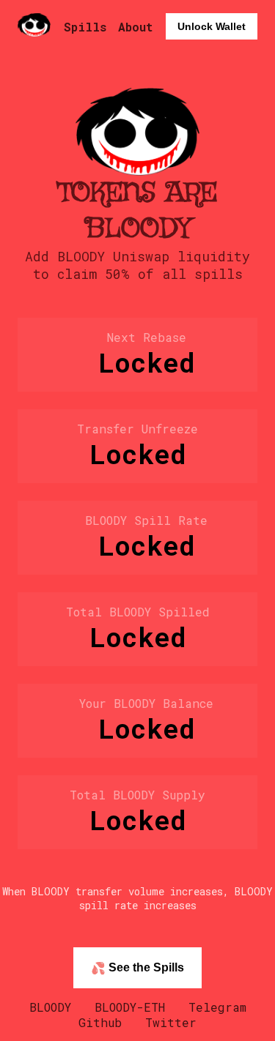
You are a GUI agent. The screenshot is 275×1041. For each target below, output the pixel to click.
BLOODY (50, 1007)
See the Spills (137, 967)
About (135, 26)
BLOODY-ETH (130, 1007)
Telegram (217, 1007)
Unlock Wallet (211, 26)
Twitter (171, 1022)
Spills (85, 26)
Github (100, 1022)
